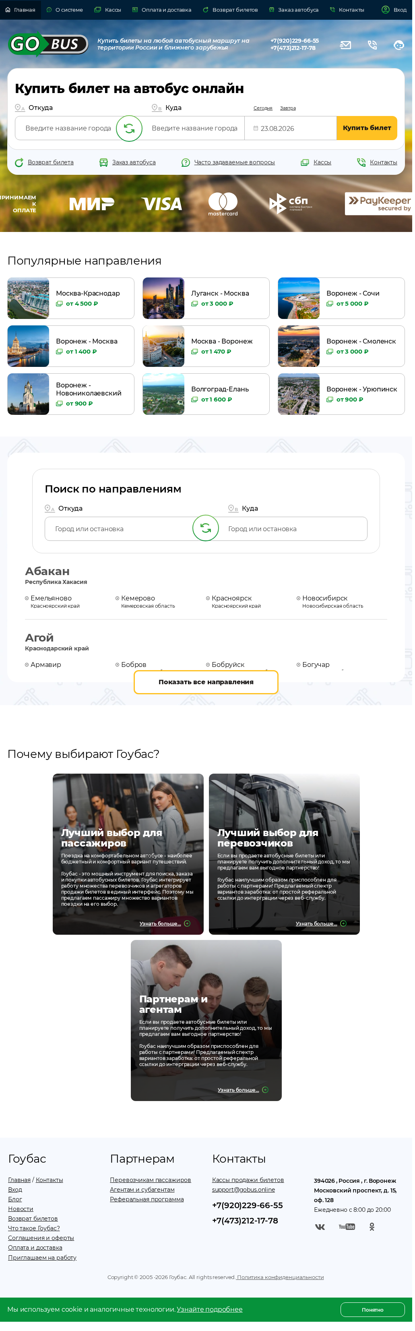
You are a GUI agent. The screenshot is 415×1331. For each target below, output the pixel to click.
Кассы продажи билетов (248, 1180)
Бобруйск (246, 668)
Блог (15, 1199)
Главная (19, 1180)
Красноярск (236, 601)
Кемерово (148, 601)
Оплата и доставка (35, 1247)
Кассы (322, 162)
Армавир (60, 668)
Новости (20, 1209)
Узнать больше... (160, 924)
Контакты (383, 162)
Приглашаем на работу (42, 1257)
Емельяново (55, 601)
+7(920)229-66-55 (294, 40)
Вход (15, 1189)
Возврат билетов (33, 1218)
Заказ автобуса (134, 162)
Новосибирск (332, 601)
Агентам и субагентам (142, 1189)
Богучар (330, 668)
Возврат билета (51, 162)
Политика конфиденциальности (280, 1277)
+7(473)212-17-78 (293, 48)
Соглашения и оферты (41, 1238)
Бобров (149, 668)
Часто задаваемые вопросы (234, 162)
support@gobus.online (243, 1189)
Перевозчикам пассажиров (150, 1180)
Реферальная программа (147, 1199)
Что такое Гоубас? (34, 1228)
